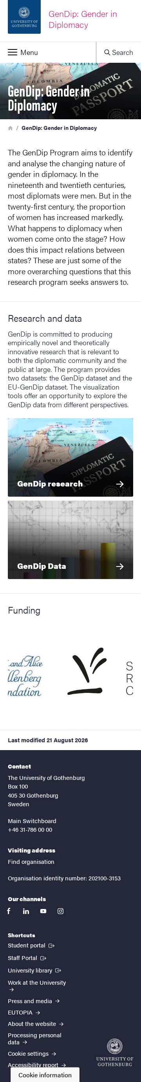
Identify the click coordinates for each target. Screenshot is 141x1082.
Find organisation (31, 861)
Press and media (31, 1000)
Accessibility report (34, 1064)
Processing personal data (34, 1038)
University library (35, 969)
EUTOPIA (21, 1012)
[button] (48, 52)
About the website (33, 1023)
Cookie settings (29, 1053)
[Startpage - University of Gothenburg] (114, 1052)
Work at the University (37, 982)
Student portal (32, 944)
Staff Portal (28, 957)
